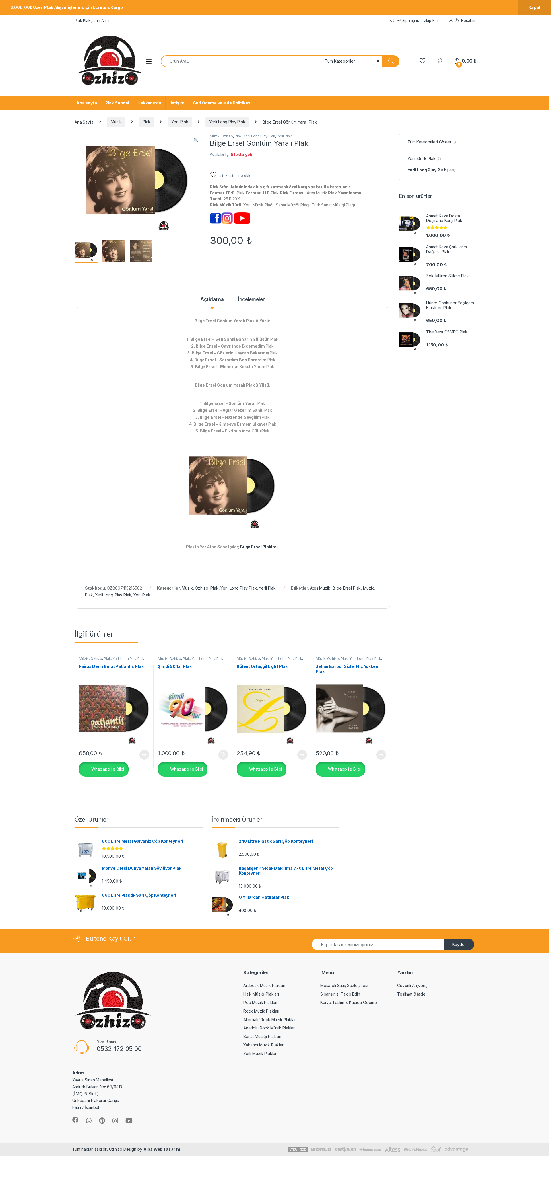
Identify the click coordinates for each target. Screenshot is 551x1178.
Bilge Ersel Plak (347, 588)
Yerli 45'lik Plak (424, 158)
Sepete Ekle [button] (221, 755)
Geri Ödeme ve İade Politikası (222, 102)
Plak (146, 121)
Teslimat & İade (411, 994)
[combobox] (241, 61)
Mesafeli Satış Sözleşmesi (344, 985)
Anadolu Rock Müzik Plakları (269, 1027)
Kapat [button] (534, 7)
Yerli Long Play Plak (227, 121)
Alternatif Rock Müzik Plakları (270, 1019)
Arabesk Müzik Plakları (264, 985)
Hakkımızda (149, 102)
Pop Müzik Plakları (260, 1002)
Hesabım (468, 20)
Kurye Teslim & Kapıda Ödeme (348, 1002)
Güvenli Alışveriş (412, 985)
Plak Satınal (117, 102)
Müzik (116, 121)
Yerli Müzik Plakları (260, 1053)
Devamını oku (140, 755)
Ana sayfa (86, 102)
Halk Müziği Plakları (261, 994)
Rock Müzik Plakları (261, 1011)
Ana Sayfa (84, 121)
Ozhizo (227, 136)
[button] (195, 139)
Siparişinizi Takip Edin (421, 20)
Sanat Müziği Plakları (262, 1036)
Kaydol (458, 944)
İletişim (177, 102)
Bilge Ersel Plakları (259, 546)
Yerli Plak (179, 121)
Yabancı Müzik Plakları (263, 1044)
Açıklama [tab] (212, 299)
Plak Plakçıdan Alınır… (94, 20)
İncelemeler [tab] (251, 299)
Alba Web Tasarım (162, 1149)
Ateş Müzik (320, 588)
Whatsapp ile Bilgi (107, 768)
